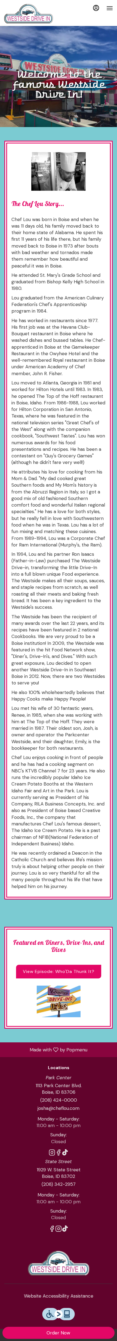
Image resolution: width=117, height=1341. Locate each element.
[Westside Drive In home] (28, 13)
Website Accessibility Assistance (58, 1296)
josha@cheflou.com (58, 1108)
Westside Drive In (58, 1263)
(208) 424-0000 (58, 1100)
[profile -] (96, 8)
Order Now (58, 1333)
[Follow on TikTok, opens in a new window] (65, 1153)
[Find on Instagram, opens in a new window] (52, 1153)
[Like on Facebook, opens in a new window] (58, 1153)
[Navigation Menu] (110, 8)
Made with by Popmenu (45, 1049)
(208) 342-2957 (59, 1184)
